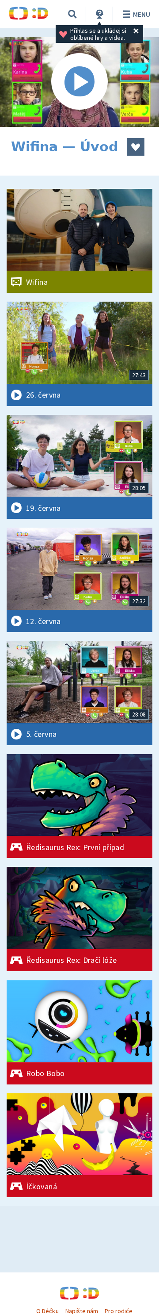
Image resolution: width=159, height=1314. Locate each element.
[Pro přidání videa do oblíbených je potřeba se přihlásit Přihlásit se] (135, 147)
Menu (141, 14)
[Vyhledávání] (72, 14)
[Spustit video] (79, 82)
